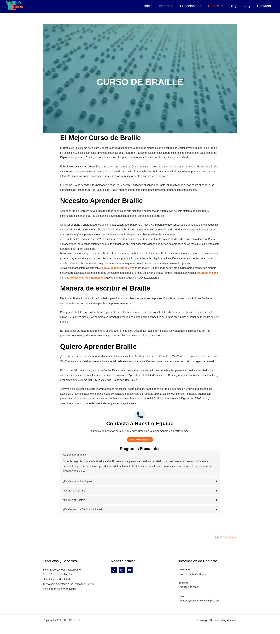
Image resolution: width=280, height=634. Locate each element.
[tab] (140, 463)
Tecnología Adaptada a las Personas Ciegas (68, 584)
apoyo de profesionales (116, 268)
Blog (233, 6)
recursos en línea (207, 272)
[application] (221, 6)
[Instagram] (122, 570)
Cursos (213, 6)
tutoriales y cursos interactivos (86, 277)
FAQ (246, 6)
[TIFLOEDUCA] (14, 5)
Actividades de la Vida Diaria (59, 589)
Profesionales (190, 6)
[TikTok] (114, 570)
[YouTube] (130, 570)
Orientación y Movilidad (56, 579)
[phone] (140, 415)
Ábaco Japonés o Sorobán (58, 574)
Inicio (148, 6)
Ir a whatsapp (140, 439)
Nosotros (166, 6)
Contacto (264, 6)
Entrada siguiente (225, 537)
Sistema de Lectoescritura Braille (62, 569)
